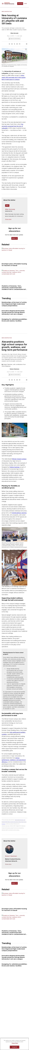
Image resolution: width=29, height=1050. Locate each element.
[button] (3, 4)
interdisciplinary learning (19, 513)
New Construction (7, 11)
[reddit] (17, 44)
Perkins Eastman (15, 467)
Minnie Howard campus (19, 459)
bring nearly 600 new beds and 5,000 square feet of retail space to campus (13, 77)
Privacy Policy (15, 1043)
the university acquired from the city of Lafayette (12, 126)
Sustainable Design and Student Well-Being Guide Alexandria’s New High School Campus (14, 822)
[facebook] (9, 44)
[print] (26, 44)
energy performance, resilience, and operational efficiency (14, 760)
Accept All (14, 1047)
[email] (19, 44)
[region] (14, 1044)
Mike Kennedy (14, 33)
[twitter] (14, 44)
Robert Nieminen (14, 369)
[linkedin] (12, 44)
